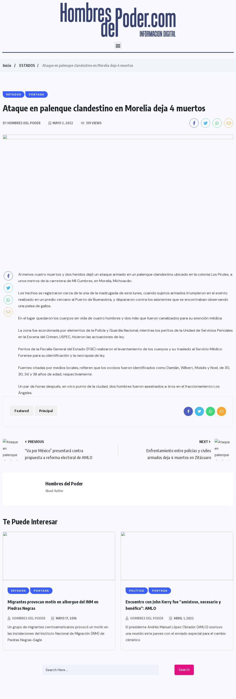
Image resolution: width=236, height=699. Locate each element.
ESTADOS (27, 65)
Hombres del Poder (28, 618)
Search (184, 669)
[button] (118, 45)
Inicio (7, 65)
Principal (46, 411)
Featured (22, 411)
